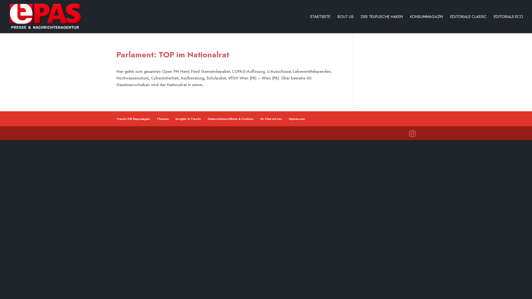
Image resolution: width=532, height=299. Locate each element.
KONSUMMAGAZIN (426, 17)
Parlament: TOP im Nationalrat (172, 54)
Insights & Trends (188, 119)
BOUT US (345, 17)
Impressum (297, 119)
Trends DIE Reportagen (133, 119)
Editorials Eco (508, 17)
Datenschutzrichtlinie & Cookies (231, 119)
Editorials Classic (468, 17)
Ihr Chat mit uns (271, 119)
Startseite (320, 17)
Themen (163, 119)
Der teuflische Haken (382, 17)
